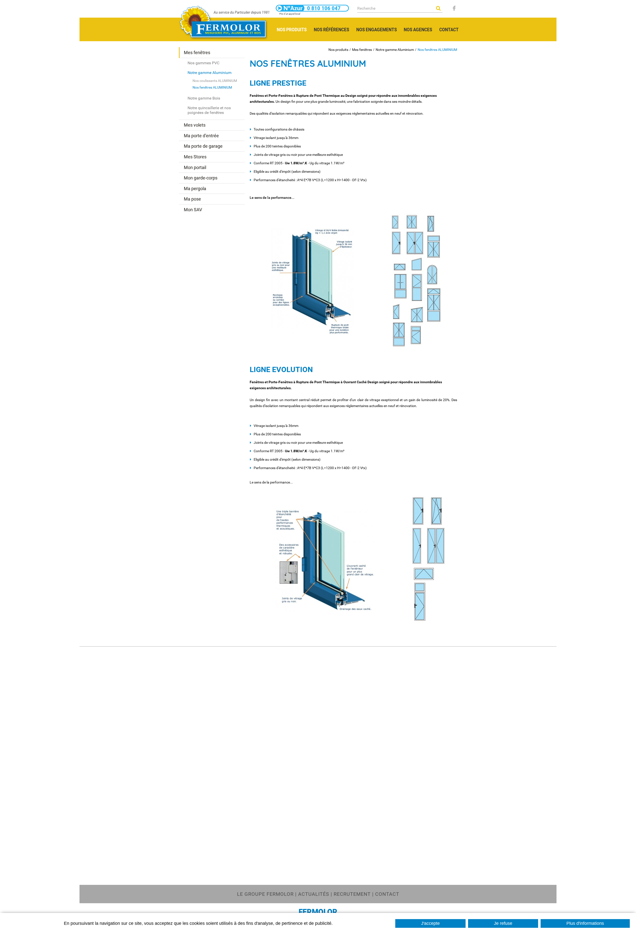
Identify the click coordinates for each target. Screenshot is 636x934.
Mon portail (195, 167)
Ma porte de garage (203, 146)
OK (438, 8)
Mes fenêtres (362, 50)
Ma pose (192, 199)
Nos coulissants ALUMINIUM (215, 81)
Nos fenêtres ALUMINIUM (437, 50)
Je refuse (503, 923)
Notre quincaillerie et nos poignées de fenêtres (209, 110)
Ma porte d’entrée (201, 135)
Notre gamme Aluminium (395, 50)
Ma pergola (195, 188)
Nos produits (338, 50)
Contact (387, 894)
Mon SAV (193, 209)
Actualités (313, 894)
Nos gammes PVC (203, 63)
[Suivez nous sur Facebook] (454, 8)
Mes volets (194, 125)
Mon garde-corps (200, 177)
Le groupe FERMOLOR (265, 894)
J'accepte (430, 923)
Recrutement (352, 894)
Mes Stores (195, 156)
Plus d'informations (585, 923)
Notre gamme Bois (204, 98)
